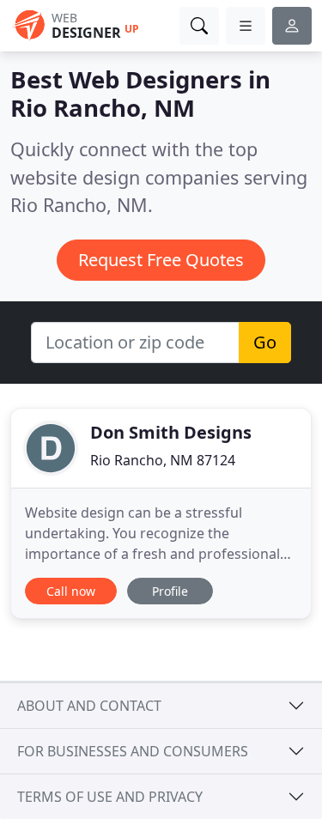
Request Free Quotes (161, 259)
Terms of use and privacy (110, 796)
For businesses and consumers (132, 751)
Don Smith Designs (171, 432)
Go (264, 342)
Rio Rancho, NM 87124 (162, 460)
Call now (70, 591)
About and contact (89, 705)
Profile (170, 591)
